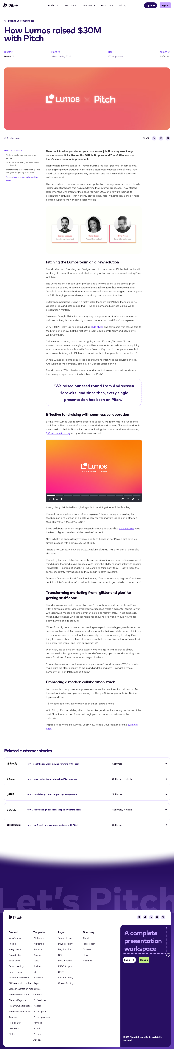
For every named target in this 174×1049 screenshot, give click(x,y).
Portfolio (37, 1022)
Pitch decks (15, 954)
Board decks (15, 971)
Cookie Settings (66, 983)
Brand (36, 1028)
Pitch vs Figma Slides (19, 1011)
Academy (14, 1016)
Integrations (15, 949)
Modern (37, 1005)
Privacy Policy (65, 943)
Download (14, 1028)
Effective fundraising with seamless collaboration (22, 163)
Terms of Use (65, 937)
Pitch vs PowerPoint (19, 994)
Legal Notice (64, 949)
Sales (36, 960)
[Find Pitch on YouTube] (157, 917)
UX (35, 971)
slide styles (97, 326)
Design (37, 954)
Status (12, 1033)
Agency (37, 1039)
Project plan (39, 1011)
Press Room (89, 943)
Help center (15, 1022)
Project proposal (41, 1016)
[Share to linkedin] (168, 138)
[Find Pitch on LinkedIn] (139, 917)
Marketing (38, 943)
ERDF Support (65, 966)
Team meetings (16, 966)
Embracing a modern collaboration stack (22, 178)
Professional (39, 1000)
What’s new (15, 937)
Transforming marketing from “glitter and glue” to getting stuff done (23, 171)
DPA (60, 954)
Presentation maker (19, 977)
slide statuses (126, 528)
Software (164, 56)
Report (36, 983)
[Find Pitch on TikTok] (145, 917)
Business (38, 966)
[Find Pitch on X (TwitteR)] (163, 917)
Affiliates (87, 960)
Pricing (12, 943)
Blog (85, 954)
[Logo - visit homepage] (10, 5)
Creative (37, 994)
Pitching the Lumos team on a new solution (21, 156)
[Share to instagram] (161, 138)
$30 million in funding (58, 433)
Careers (87, 949)
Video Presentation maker (22, 988)
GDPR (61, 971)
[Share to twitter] (154, 138)
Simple (37, 988)
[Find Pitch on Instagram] (151, 917)
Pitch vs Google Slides (20, 1005)
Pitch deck (38, 937)
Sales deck (14, 960)
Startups (37, 949)
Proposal (38, 977)
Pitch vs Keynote (17, 1000)
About (86, 937)
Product (37, 1033)
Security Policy (65, 977)
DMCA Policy (65, 960)
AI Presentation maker (20, 983)
